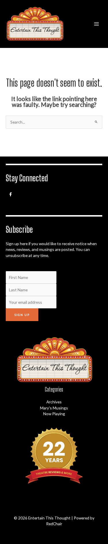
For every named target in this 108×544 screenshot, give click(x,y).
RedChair (54, 523)
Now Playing (54, 413)
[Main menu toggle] (97, 24)
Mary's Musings (54, 407)
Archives (54, 401)
